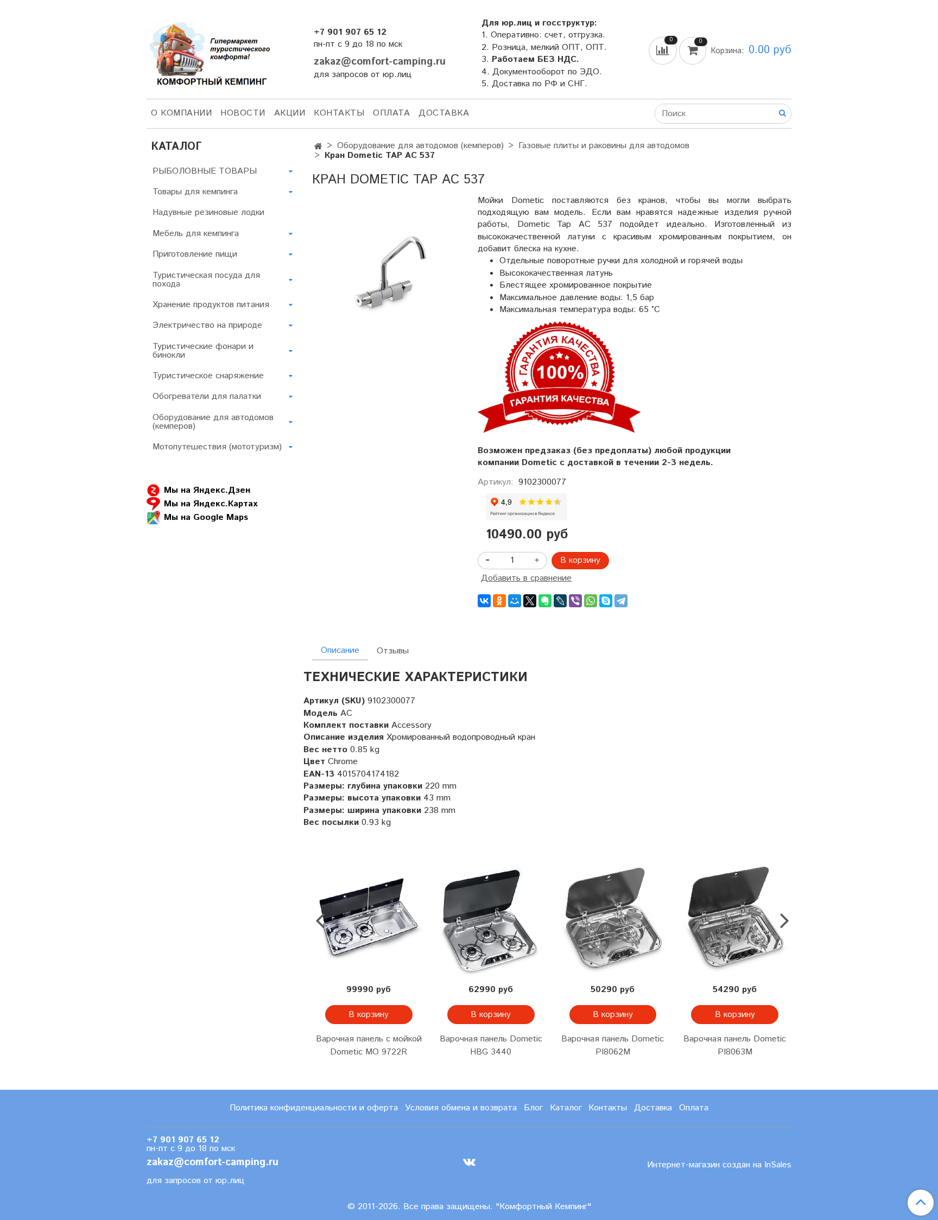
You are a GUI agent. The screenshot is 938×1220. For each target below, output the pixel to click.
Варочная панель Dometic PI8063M (734, 1045)
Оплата (391, 113)
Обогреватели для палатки (207, 396)
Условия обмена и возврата (461, 1108)
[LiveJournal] (560, 600)
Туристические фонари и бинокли (203, 350)
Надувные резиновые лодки (208, 212)
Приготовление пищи (195, 254)
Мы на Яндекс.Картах (210, 504)
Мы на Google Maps (206, 517)
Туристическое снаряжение (208, 376)
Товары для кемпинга (195, 192)
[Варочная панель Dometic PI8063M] (734, 920)
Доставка (444, 113)
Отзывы (393, 651)
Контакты (339, 113)
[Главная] (318, 147)
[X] (529, 600)
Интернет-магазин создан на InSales (719, 1165)
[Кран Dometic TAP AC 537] (386, 277)
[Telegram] (621, 600)
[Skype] (605, 600)
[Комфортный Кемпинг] (208, 51)
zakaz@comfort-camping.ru (380, 61)
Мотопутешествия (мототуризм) (217, 447)
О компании (181, 113)
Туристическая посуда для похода (206, 279)
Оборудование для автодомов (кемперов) (420, 145)
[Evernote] (545, 600)
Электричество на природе (207, 325)
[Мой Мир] (514, 600)
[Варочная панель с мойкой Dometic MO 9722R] (369, 920)
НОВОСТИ (242, 113)
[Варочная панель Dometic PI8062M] (613, 920)
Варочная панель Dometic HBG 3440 (491, 1045)
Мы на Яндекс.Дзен (207, 490)
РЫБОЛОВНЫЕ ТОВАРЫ (205, 171)
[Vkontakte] (469, 1162)
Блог (533, 1108)
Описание (340, 650)
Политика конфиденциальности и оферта (314, 1108)
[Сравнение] (664, 50)
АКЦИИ (290, 113)
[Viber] (575, 600)
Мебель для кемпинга (196, 233)
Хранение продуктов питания (211, 304)
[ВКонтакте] (484, 600)
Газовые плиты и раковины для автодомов (603, 145)
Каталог (566, 1108)
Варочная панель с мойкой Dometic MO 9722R (369, 1045)
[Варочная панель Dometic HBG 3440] (491, 920)
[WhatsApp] (590, 600)
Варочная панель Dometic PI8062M (612, 1045)
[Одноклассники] (499, 600)
